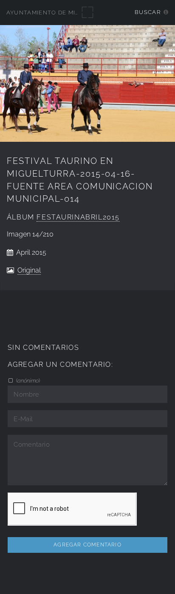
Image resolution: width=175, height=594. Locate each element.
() (27, 380)
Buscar (148, 12)
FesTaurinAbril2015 (78, 217)
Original (29, 270)
